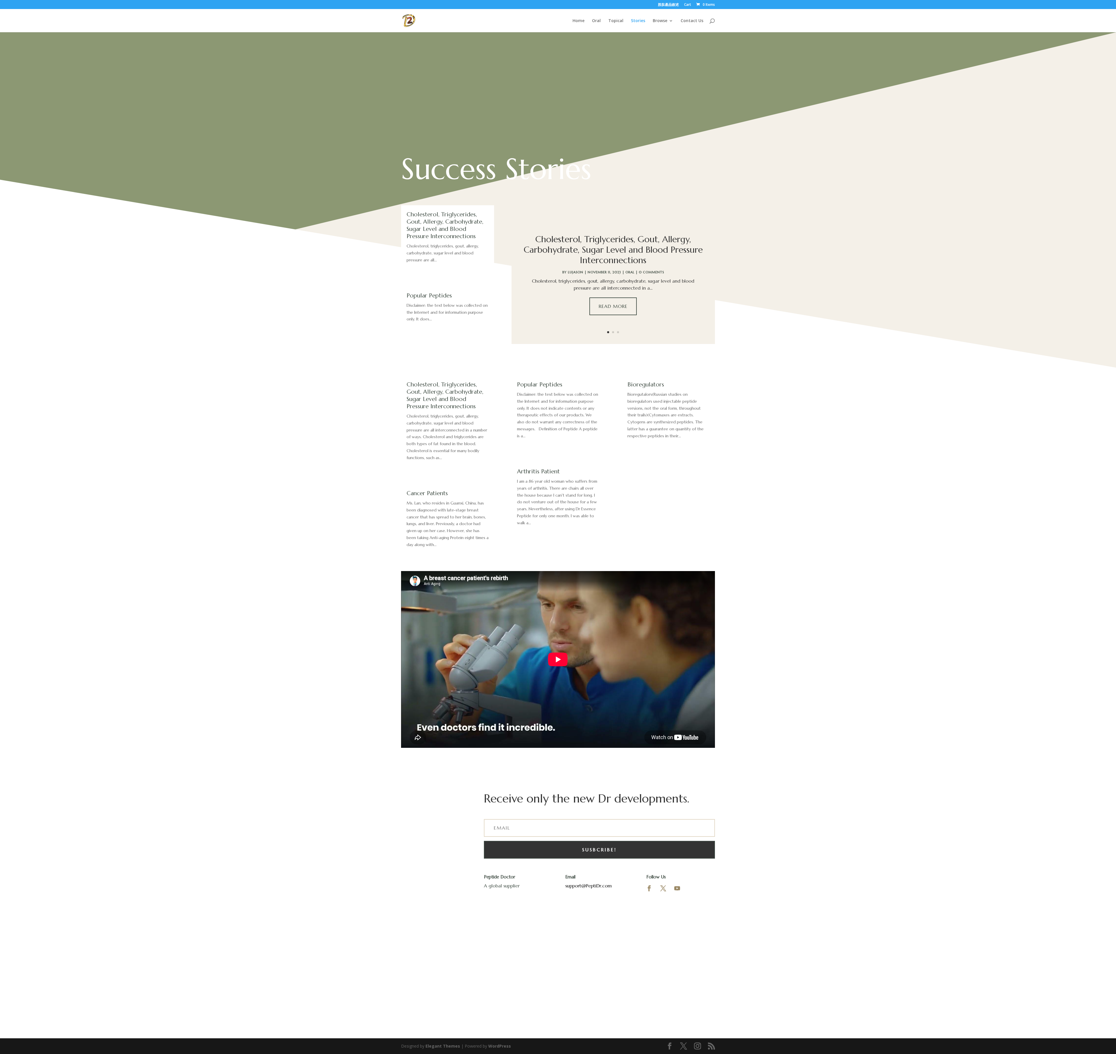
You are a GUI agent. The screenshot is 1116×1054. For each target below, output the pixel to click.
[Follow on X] (663, 888)
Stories (638, 21)
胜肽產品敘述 (668, 5)
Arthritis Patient (538, 471)
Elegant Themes (442, 1046)
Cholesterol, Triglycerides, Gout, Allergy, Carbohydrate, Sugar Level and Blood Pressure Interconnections (445, 225)
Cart (687, 5)
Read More (613, 306)
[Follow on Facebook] (649, 888)
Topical (615, 21)
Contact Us (692, 21)
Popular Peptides (429, 295)
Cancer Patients (427, 493)
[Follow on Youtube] (677, 888)
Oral (596, 21)
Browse (660, 21)
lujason (575, 272)
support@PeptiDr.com (588, 886)
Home (578, 21)
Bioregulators (645, 384)
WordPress (499, 1046)
